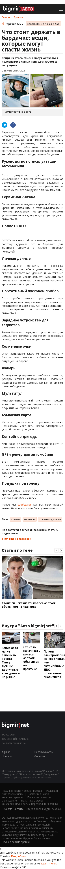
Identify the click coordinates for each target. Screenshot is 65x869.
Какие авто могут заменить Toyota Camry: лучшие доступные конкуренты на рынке (11, 662)
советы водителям (50, 519)
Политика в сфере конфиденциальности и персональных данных (30, 802)
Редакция (52, 790)
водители (29, 519)
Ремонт (6, 17)
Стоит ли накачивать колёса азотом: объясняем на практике (29, 605)
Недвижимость (43, 752)
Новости (7, 756)
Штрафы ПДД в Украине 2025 (43, 23)
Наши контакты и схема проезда (22, 790)
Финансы (39, 756)
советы (15, 519)
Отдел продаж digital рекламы (44, 809)
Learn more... (49, 863)
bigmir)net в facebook (16, 538)
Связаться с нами (12, 794)
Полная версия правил (16, 842)
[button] (56, 550)
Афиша (6, 752)
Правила (18, 17)
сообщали (24, 504)
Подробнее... (19, 856)
